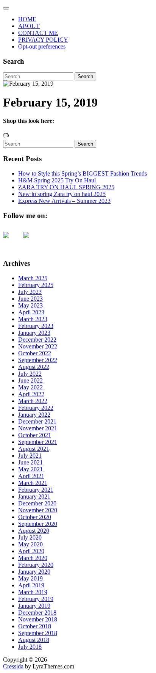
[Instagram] (32, 241)
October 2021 (34, 435)
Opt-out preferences (42, 46)
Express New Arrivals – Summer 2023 (64, 201)
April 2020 (31, 551)
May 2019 (30, 578)
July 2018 (30, 646)
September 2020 (37, 524)
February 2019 (35, 599)
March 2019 (32, 592)
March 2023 (32, 319)
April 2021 (31, 476)
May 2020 (30, 544)
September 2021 (37, 442)
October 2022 (34, 353)
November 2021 (37, 428)
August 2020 (33, 530)
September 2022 (37, 360)
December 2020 (37, 503)
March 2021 (32, 483)
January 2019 (34, 605)
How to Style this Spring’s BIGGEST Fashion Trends (82, 173)
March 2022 (32, 401)
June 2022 (30, 380)
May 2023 (30, 305)
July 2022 (30, 373)
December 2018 (37, 612)
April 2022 (31, 394)
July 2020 (30, 537)
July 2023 (30, 292)
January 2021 (34, 496)
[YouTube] (12, 241)
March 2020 (32, 558)
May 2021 (30, 469)
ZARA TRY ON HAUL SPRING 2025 (66, 187)
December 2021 (37, 421)
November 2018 (37, 619)
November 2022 (37, 346)
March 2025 (32, 278)
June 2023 (30, 298)
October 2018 (34, 626)
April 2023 (31, 312)
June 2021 (30, 462)
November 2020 (37, 510)
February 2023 (35, 326)
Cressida (13, 666)
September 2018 (37, 633)
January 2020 (34, 571)
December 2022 (37, 339)
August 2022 (33, 367)
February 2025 (35, 285)
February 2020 (35, 565)
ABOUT (29, 26)
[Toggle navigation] (6, 8)
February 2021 (35, 489)
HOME (27, 19)
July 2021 (30, 455)
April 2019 (31, 585)
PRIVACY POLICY (43, 39)
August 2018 (33, 640)
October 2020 (34, 517)
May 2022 (30, 387)
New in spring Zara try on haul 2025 (62, 194)
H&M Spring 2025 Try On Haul (57, 180)
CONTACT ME (38, 33)
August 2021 (33, 449)
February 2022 (35, 408)
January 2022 (34, 414)
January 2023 (34, 332)
